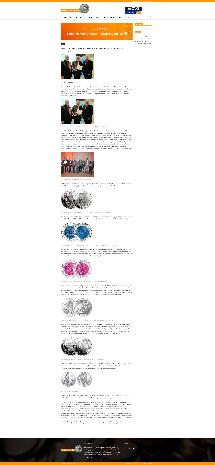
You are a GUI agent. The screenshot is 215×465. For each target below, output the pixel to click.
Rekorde (98, 17)
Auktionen (79, 17)
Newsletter (120, 17)
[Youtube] (151, 1)
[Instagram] (148, 1)
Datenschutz (135, 463)
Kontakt (150, 463)
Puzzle (106, 17)
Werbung (146, 463)
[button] (150, 17)
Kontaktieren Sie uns (89, 458)
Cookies (140, 463)
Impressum (129, 463)
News (71, 17)
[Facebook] (145, 1)
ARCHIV (138, 32)
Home (65, 17)
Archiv (143, 37)
